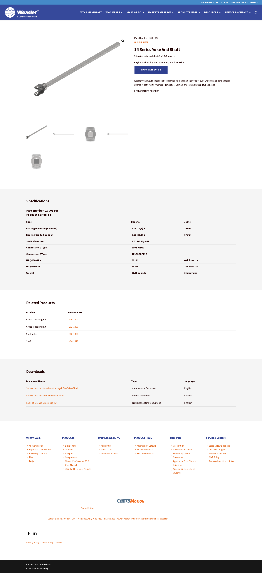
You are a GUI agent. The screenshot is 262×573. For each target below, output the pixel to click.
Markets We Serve (159, 12)
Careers (253, 2)
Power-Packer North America (145, 518)
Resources (211, 12)
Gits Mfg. (97, 518)
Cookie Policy (47, 542)
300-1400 (73, 333)
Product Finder (187, 12)
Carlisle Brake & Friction (59, 518)
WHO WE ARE (33, 437)
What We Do (134, 12)
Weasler (164, 518)
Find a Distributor (151, 70)
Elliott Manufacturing (82, 518)
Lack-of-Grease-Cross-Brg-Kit (41, 402)
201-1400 (73, 326)
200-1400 (73, 319)
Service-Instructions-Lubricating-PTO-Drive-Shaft (52, 388)
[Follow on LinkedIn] (34, 533)
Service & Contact (236, 12)
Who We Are (113, 12)
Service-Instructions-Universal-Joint (45, 395)
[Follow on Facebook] (28, 533)
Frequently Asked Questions (233, 2)
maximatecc (109, 518)
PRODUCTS (68, 437)
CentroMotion (87, 508)
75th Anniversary (90, 12)
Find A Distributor (209, 2)
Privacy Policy (32, 542)
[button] (123, 41)
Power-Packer (123, 518)
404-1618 (73, 341)
